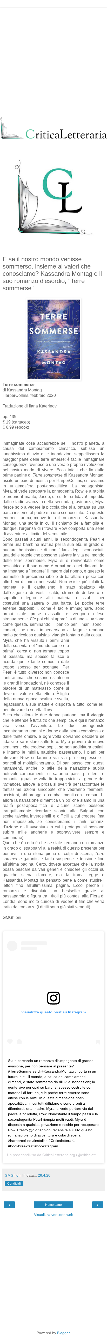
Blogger (63, 1333)
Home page (53, 1205)
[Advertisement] (53, 61)
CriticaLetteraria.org (58, 1155)
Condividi (14, 1183)
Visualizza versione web (53, 1215)
